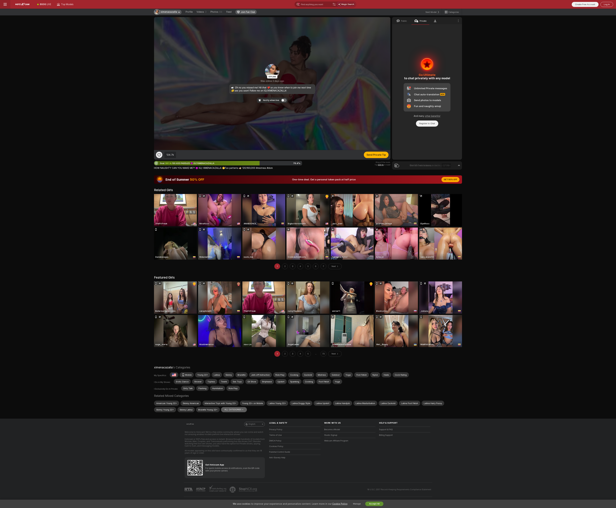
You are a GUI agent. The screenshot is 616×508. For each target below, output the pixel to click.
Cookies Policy (276, 446)
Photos (216, 11)
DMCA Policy (275, 441)
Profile (189, 11)
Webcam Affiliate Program (336, 441)
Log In (607, 4)
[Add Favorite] (159, 155)
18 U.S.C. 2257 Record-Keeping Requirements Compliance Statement (399, 489)
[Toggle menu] (5, 4)
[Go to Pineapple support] (233, 489)
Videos (201, 11)
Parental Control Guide (279, 452)
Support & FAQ (386, 429)
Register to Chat (427, 123)
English (252, 424)
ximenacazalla (163, 367)
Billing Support (386, 435)
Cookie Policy (339, 504)
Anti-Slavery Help (277, 457)
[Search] (334, 4)
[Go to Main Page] (22, 4)
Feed (228, 11)
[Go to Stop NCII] (248, 489)
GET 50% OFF (450, 179)
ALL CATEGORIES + (234, 409)
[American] (174, 374)
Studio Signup (330, 435)
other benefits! (432, 116)
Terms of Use (275, 435)
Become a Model (332, 429)
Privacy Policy (275, 429)
